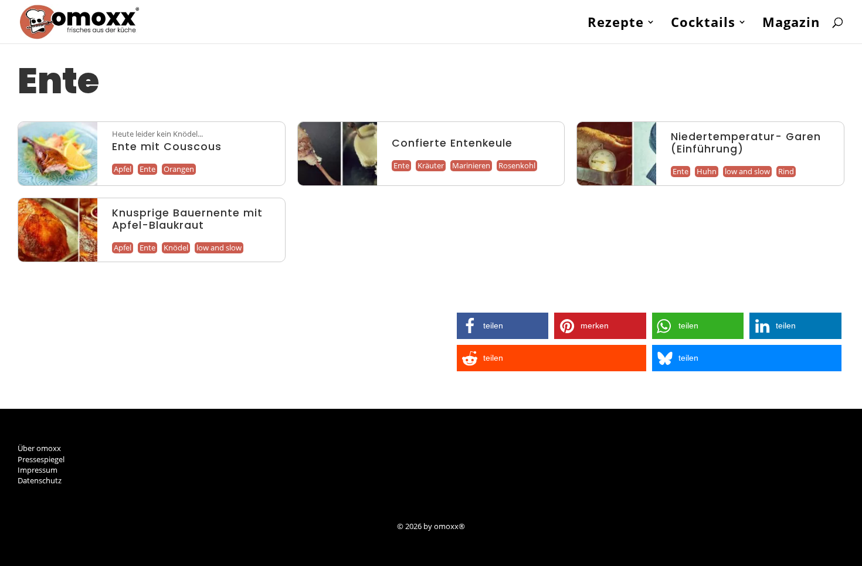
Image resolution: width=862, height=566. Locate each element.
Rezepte (616, 24)
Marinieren (471, 165)
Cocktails (703, 24)
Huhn (707, 171)
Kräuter (431, 165)
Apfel (122, 169)
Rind (786, 171)
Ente (147, 169)
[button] (503, 326)
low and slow (747, 171)
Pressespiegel (41, 459)
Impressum (37, 470)
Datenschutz (40, 480)
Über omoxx (39, 448)
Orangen (179, 169)
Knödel (176, 247)
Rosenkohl (516, 165)
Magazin (791, 24)
